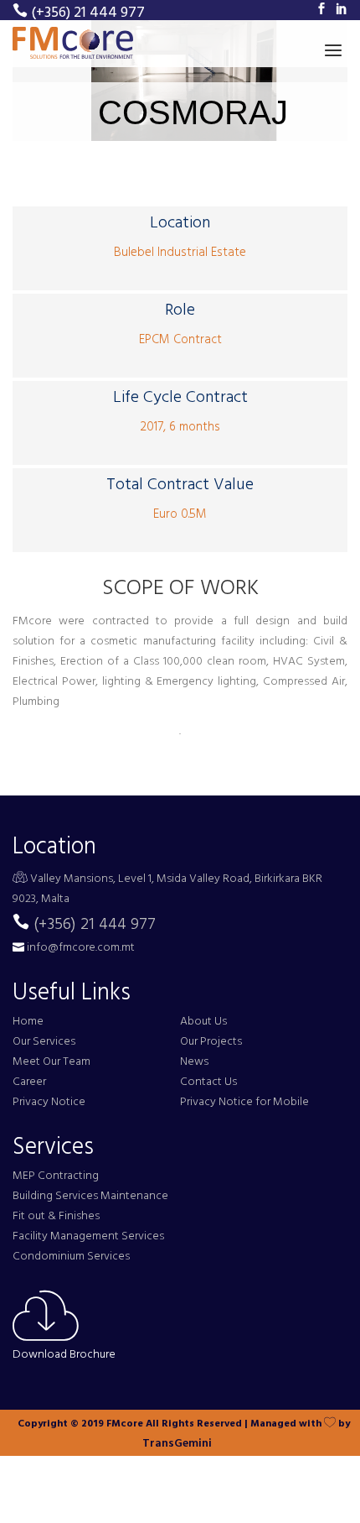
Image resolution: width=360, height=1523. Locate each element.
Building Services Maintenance (90, 1196)
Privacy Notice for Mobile (244, 1102)
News (194, 1062)
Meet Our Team (51, 1062)
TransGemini (177, 1443)
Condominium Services (71, 1256)
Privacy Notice (49, 1102)
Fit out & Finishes (56, 1216)
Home (28, 1021)
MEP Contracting (56, 1176)
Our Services (44, 1041)
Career (29, 1082)
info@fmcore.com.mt (81, 947)
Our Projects (211, 1041)
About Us (203, 1021)
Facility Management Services (88, 1236)
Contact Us (208, 1082)
